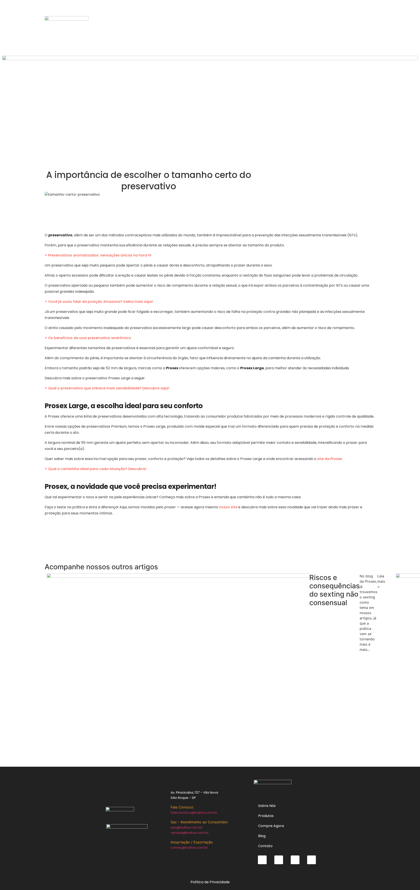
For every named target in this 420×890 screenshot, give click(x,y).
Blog (262, 835)
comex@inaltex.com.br (189, 847)
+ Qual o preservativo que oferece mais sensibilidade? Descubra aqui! (107, 388)
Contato (265, 845)
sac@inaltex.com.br (187, 827)
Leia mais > (381, 581)
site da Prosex (329, 458)
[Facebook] (295, 859)
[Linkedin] (311, 859)
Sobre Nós (267, 805)
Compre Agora (271, 825)
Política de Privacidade (210, 882)
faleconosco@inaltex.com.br (194, 812)
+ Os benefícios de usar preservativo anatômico (88, 337)
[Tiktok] (262, 859)
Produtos (266, 815)
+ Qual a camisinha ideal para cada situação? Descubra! (95, 468)
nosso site (227, 507)
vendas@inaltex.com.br (190, 832)
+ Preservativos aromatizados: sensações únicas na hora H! (98, 255)
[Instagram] (278, 859)
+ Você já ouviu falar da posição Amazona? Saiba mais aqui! (99, 301)
